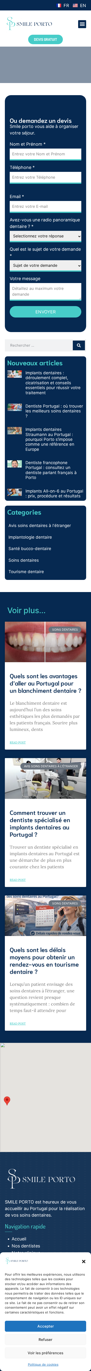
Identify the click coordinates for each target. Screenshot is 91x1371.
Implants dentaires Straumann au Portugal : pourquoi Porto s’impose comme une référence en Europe (49, 439)
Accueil (19, 1238)
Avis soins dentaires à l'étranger (39, 525)
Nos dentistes (26, 1245)
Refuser (45, 1339)
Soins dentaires (23, 560)
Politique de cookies (43, 1364)
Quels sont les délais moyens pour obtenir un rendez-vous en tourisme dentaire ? (44, 960)
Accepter (45, 1326)
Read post (18, 742)
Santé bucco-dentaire (29, 548)
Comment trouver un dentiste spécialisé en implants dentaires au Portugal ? (40, 823)
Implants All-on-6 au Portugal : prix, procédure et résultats (54, 493)
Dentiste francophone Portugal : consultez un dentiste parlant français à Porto (51, 470)
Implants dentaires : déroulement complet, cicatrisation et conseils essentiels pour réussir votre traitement (53, 382)
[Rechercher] (79, 345)
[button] (83, 1261)
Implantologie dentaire (30, 537)
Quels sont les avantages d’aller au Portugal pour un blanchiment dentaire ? (45, 682)
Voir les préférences (45, 1353)
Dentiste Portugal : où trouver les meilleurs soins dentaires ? (54, 411)
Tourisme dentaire (26, 571)
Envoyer (45, 311)
